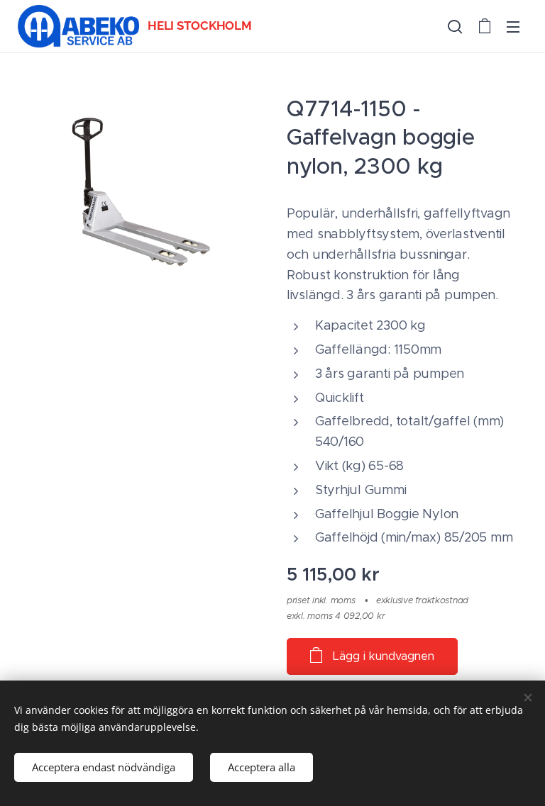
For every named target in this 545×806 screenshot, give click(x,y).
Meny (513, 26)
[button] (454, 26)
